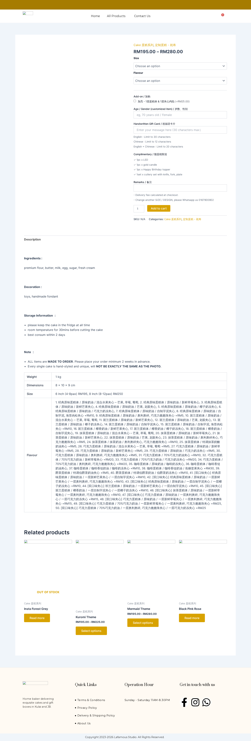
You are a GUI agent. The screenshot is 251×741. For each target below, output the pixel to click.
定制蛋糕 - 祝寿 (165, 45)
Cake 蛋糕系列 (143, 45)
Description (32, 239)
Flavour (138, 72)
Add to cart (159, 208)
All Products (116, 16)
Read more (37, 618)
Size (136, 58)
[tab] (32, 239)
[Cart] (221, 16)
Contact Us (142, 16)
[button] (117, 16)
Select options (91, 631)
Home (95, 16)
